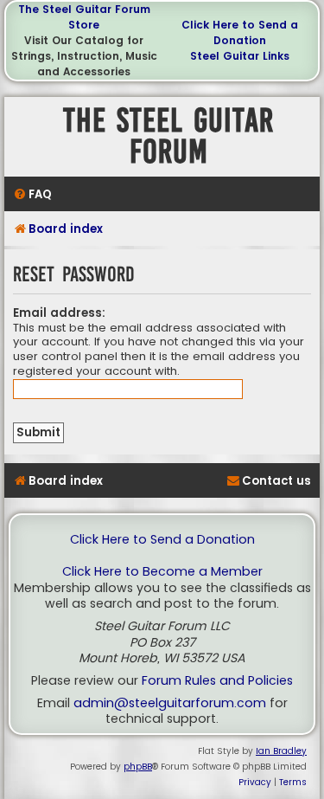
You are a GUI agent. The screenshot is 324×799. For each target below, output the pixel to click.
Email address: (59, 313)
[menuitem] (32, 194)
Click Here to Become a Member (162, 572)
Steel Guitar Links (239, 55)
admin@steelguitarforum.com (169, 703)
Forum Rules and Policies (217, 681)
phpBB (138, 766)
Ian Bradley (281, 750)
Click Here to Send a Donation (239, 32)
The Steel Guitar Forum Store (84, 17)
